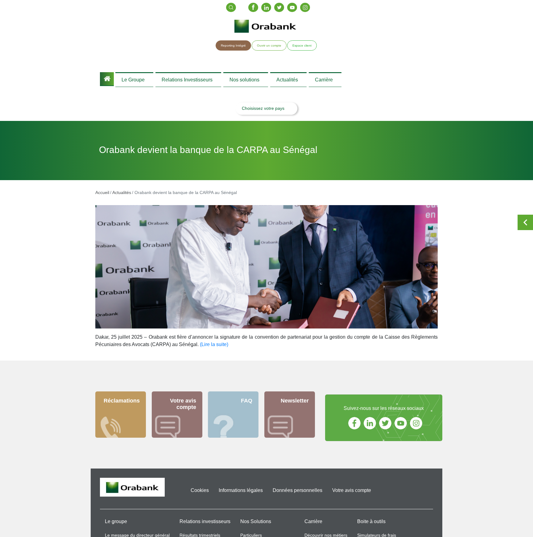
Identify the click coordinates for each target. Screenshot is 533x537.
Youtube (292, 7)
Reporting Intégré (233, 45)
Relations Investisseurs (187, 81)
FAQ (246, 404)
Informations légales (241, 493)
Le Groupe (133, 81)
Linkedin (266, 7)
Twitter (279, 7)
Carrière (324, 81)
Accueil (107, 79)
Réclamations (122, 404)
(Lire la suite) (214, 347)
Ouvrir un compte (269, 45)
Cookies (200, 493)
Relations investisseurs (205, 524)
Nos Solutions (255, 524)
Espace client (302, 45)
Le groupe (116, 524)
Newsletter (295, 404)
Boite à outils (371, 524)
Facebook (253, 7)
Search (231, 7)
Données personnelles (297, 493)
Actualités (287, 81)
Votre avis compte (183, 407)
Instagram (305, 7)
